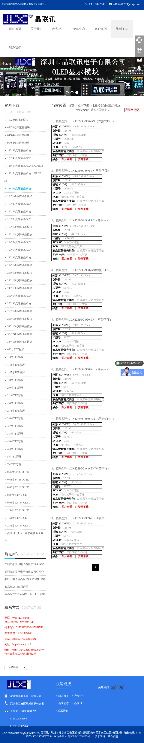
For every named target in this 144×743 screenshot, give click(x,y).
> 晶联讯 (77, 703)
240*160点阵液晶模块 (19, 288)
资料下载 (122, 28)
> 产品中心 (78, 695)
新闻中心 (79, 28)
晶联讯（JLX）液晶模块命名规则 (23, 537)
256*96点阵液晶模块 (19, 303)
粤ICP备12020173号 (79, 736)
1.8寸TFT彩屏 (15, 380)
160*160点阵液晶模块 (19, 226)
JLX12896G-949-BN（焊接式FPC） (92, 418)
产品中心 (58, 28)
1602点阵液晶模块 (17, 119)
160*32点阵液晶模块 (19, 204)
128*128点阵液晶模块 (19, 196)
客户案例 (101, 28)
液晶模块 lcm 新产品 (16, 586)
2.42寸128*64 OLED (18, 525)
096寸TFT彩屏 (15, 349)
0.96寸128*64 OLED (18, 502)
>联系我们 (62, 710)
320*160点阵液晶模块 (19, 326)
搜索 (137, 109)
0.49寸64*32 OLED (18, 472)
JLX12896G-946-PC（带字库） (89, 220)
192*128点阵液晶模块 (19, 265)
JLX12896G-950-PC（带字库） (89, 369)
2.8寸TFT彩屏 (15, 418)
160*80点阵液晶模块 (19, 219)
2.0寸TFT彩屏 (15, 387)
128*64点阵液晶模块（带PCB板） (22, 177)
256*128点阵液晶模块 (19, 311)
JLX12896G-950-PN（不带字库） (91, 319)
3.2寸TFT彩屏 (15, 426)
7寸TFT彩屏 (14, 464)
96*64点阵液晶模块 (18, 142)
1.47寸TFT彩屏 (16, 372)
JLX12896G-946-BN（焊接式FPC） (92, 121)
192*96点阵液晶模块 (19, 257)
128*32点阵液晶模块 (19, 150)
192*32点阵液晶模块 (19, 242)
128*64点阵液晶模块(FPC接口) (25, 165)
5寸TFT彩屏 (14, 456)
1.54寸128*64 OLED (18, 518)
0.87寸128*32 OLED (18, 495)
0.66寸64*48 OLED (18, 479)
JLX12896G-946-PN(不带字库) (89, 170)
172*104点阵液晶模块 (19, 234)
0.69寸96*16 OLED (18, 487)
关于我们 (37, 28)
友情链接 (13, 667)
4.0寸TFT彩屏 (15, 441)
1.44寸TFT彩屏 (16, 364)
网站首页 (15, 28)
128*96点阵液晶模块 (106, 105)
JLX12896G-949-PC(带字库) (87, 518)
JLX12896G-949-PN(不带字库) (89, 468)
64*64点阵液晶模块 (18, 135)
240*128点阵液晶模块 (19, 280)
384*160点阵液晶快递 (19, 341)
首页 (71, 105)
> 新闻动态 (62, 703)
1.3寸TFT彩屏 (15, 357)
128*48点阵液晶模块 (19, 158)
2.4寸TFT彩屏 (15, 403)
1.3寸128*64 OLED (18, 510)
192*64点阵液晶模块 (19, 249)
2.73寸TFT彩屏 (16, 410)
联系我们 (15, 47)
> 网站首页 (62, 695)
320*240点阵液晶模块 (19, 334)
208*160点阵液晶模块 (19, 272)
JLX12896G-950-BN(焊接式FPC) (90, 270)
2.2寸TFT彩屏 (15, 395)
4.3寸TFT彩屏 (15, 449)
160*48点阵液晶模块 (19, 211)
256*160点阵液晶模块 (19, 318)
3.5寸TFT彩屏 (15, 433)
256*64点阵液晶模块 (19, 295)
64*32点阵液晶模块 (18, 127)
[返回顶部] (139, 69)
